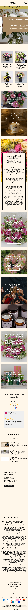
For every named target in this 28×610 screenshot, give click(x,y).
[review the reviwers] (5, 417)
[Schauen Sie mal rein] (14, 346)
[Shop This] (14, 122)
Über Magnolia (14, 574)
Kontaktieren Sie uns (14, 581)
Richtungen (9, 481)
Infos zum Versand (14, 586)
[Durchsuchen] (14, 262)
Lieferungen (14, 576)
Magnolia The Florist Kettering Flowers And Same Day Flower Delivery (18, 440)
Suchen (14, 572)
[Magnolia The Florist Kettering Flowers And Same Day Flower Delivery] (5, 439)
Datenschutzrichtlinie (14, 585)
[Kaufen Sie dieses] (14, 99)
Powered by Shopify (14, 604)
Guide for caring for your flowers (14, 577)
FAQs (14, 588)
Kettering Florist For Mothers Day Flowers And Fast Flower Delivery (18, 455)
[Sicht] (14, 290)
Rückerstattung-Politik (14, 583)
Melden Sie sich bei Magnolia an (13, 592)
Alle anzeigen (14, 434)
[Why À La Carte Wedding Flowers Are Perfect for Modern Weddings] (5, 447)
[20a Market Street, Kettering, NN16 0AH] (14, 485)
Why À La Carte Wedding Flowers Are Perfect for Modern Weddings (17, 447)
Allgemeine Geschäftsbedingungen (14, 579)
